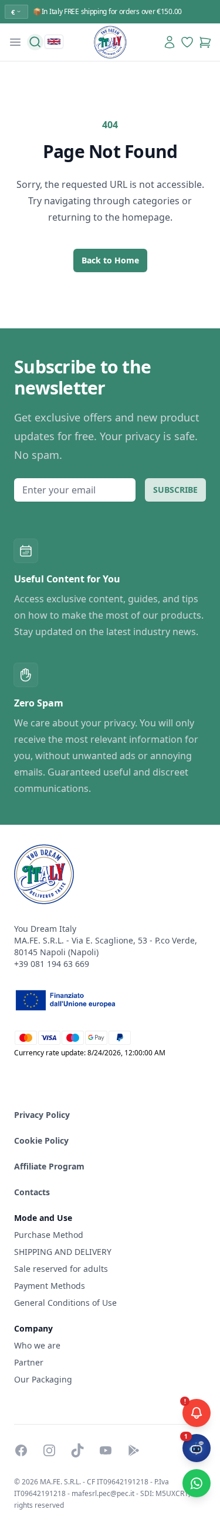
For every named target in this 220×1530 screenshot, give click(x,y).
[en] (54, 42)
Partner (28, 1362)
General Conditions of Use (65, 1302)
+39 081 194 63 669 (51, 963)
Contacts (32, 1192)
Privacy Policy (42, 1114)
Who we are (37, 1345)
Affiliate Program (49, 1166)
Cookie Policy (41, 1140)
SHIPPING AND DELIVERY (64, 1251)
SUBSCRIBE (175, 489)
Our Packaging (43, 1379)
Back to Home (110, 260)
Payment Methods (49, 1285)
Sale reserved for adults (61, 1268)
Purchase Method (48, 1234)
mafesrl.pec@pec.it (103, 1493)
